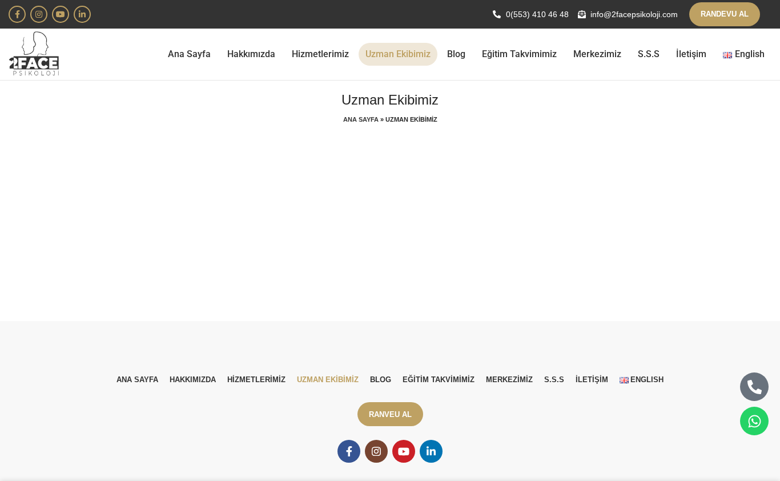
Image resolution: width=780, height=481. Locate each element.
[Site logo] (35, 53)
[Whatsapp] (754, 421)
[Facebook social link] (17, 14)
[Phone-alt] (754, 386)
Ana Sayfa (361, 119)
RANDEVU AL (725, 14)
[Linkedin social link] (82, 14)
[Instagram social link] (38, 14)
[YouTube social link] (60, 14)
